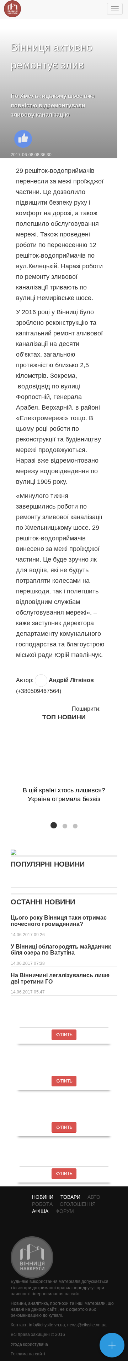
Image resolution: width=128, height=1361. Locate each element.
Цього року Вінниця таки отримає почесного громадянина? (59, 921)
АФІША (40, 1211)
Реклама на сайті (28, 1353)
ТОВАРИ (70, 1197)
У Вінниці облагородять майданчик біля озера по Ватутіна (61, 950)
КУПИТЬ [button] (64, 1034)
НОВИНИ (42, 1197)
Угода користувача (29, 1344)
